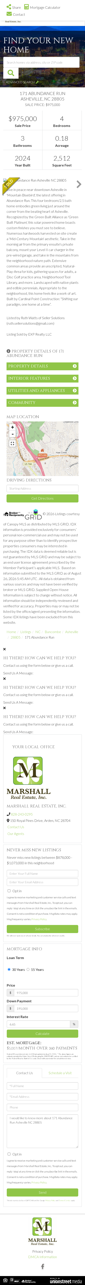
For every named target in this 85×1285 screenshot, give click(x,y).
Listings (25, 632)
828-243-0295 (22, 814)
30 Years (18, 969)
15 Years (37, 969)
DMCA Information (42, 1257)
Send (42, 1192)
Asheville (71, 632)
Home (11, 632)
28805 (15, 637)
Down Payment (19, 1001)
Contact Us (15, 827)
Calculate (42, 1033)
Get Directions (42, 498)
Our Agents (15, 833)
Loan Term (15, 958)
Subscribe (42, 929)
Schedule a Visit (60, 1073)
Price (11, 985)
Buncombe (53, 632)
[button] (11, 73)
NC (38, 632)
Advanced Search (20, 82)
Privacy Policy (38, 919)
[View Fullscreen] (12, 443)
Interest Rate (17, 1017)
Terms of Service (65, 1200)
